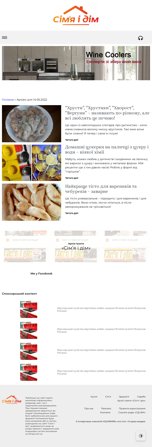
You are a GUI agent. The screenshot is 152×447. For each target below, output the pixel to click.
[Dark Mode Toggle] (140, 435)
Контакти (105, 412)
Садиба (141, 396)
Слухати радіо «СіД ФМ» (131, 412)
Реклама (106, 408)
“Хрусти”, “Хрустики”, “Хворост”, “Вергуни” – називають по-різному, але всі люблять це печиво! (107, 113)
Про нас (88, 408)
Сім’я (108, 396)
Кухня (94, 396)
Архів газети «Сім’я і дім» (131, 400)
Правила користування (132, 408)
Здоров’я (124, 396)
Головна (8, 99)
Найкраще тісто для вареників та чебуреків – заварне (101, 189)
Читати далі (71, 140)
